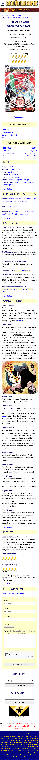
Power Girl (23, 201)
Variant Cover (19, 117)
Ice (18, 201)
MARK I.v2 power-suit (22, 271)
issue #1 (5, 416)
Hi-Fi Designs (13, 174)
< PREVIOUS (6, 130)
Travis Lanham (14, 177)
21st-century (31, 211)
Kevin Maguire (28, 182)
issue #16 (21, 321)
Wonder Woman (11, 204)
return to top (7, 189)
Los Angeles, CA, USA (10, 214)
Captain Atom (7, 201)
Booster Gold (31, 199)
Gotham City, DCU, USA (17, 211)
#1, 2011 (28, 153)
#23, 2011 (10, 135)
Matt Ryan (10, 172)
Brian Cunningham (15, 180)
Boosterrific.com (8, 15)
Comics (18, 15)
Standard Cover (19, 114)
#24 (17, 18)
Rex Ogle (26, 180)
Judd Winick (12, 167)
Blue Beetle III (20, 199)
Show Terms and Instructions (13, 594)
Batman (11, 199)
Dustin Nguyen (7, 185)
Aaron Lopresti (14, 169)
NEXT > (34, 148)
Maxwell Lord (12, 206)
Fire (14, 201)
